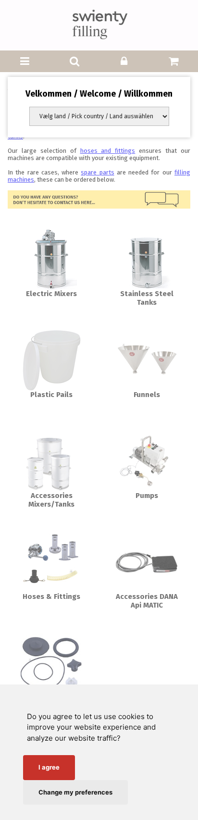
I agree (49, 767)
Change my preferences (75, 792)
